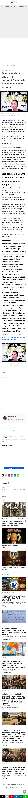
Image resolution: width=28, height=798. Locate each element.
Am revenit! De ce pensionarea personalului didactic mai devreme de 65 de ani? (14, 631)
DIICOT (16, 490)
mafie (4, 491)
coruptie (10, 490)
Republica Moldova (21, 6)
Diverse (4, 657)
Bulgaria (13, 6)
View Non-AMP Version (18, 791)
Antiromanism (5, 690)
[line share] (18, 475)
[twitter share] (3, 475)
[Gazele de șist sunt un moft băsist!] (14, 536)
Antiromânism (5, 6)
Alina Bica (12, 65)
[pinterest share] (9, 475)
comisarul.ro (11, 120)
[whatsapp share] (15, 475)
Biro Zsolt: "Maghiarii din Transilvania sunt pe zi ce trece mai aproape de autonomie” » (14, 429)
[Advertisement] (14, 23)
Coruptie (11, 70)
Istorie (4, 727)
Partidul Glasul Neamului (9, 592)
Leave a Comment (14, 468)
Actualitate (5, 70)
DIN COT (22, 490)
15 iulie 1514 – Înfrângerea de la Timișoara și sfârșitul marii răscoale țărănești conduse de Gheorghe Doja (14, 770)
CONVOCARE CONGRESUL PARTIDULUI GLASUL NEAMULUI (14, 598)
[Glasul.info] (14, 2)
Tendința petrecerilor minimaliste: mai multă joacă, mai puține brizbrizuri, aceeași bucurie (14, 664)
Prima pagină (5, 65)
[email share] (6, 475)
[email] (7, 796)
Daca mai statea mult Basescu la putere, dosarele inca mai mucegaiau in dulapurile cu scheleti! (14, 337)
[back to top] (24, 792)
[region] (14, 50)
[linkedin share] (12, 475)
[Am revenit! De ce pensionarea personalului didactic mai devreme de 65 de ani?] (14, 616)
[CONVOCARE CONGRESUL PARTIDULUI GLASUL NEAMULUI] (14, 584)
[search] (25, 2)
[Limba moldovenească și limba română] (14, 558)
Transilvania (5, 763)
